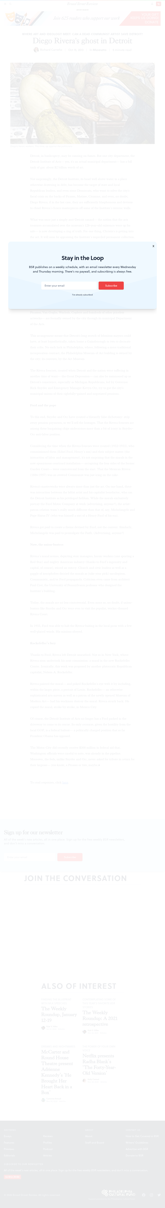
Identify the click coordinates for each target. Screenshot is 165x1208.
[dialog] (82, 604)
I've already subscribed (82, 294)
